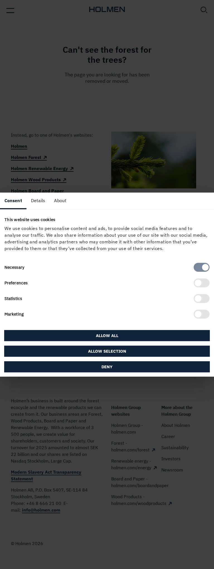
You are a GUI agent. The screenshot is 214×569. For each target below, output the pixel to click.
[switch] (202, 283)
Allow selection (107, 351)
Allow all (107, 335)
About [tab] (60, 200)
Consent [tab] (13, 200)
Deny (107, 366)
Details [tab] (38, 200)
